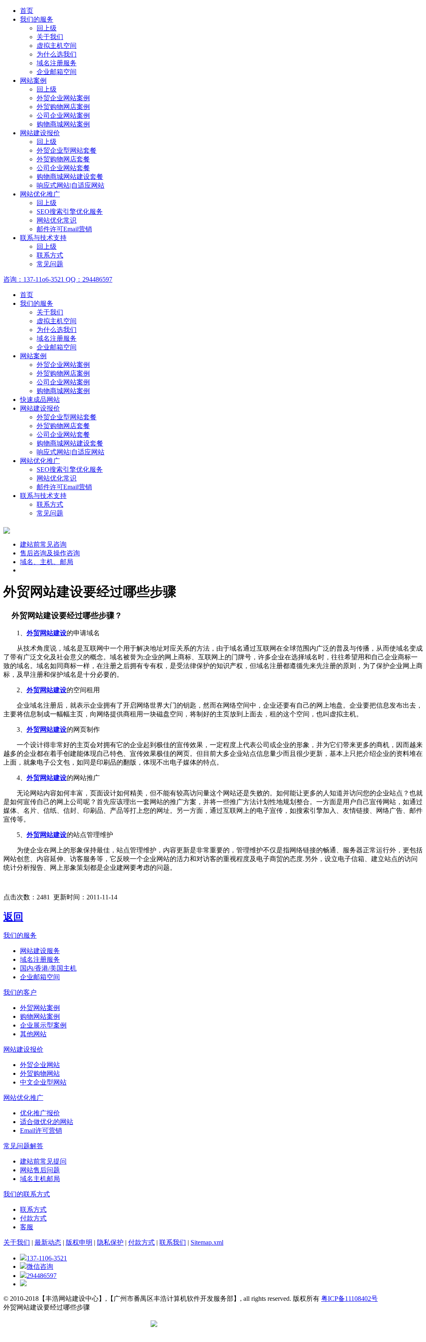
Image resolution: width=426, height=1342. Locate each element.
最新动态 (48, 1242)
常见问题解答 (23, 1145)
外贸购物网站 (40, 1073)
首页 (26, 10)
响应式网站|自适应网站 (70, 185)
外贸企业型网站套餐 (67, 150)
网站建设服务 (40, 950)
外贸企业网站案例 (63, 98)
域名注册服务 (57, 63)
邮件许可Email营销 (64, 229)
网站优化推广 (40, 194)
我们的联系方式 (26, 1194)
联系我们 (172, 1242)
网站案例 (33, 80)
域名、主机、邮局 (46, 561)
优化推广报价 (40, 1113)
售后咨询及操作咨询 (50, 553)
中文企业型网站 (43, 1082)
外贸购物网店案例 (63, 106)
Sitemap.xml (207, 1242)
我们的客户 (20, 992)
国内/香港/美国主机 (48, 968)
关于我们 (50, 36)
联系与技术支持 (43, 237)
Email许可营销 (41, 1130)
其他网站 (33, 1033)
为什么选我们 (57, 54)
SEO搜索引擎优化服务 (70, 211)
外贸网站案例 (40, 1007)
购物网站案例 (40, 1016)
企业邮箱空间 (57, 71)
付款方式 (33, 1218)
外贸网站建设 (47, 632)
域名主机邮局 (40, 1178)
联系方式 (50, 255)
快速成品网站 (40, 399)
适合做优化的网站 (46, 1121)
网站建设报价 (40, 132)
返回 (13, 916)
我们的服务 (36, 19)
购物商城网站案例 (63, 124)
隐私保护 (110, 1242)
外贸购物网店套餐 (63, 159)
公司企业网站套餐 (63, 167)
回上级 (47, 28)
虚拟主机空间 (57, 45)
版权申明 (79, 1242)
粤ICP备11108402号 (349, 1298)
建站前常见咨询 (43, 544)
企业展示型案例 (43, 1025)
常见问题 (50, 263)
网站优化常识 (57, 220)
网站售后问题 (40, 1170)
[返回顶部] (23, 1284)
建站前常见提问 (43, 1161)
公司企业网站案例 (63, 115)
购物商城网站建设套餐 (70, 176)
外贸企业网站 (40, 1064)
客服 (26, 1227)
